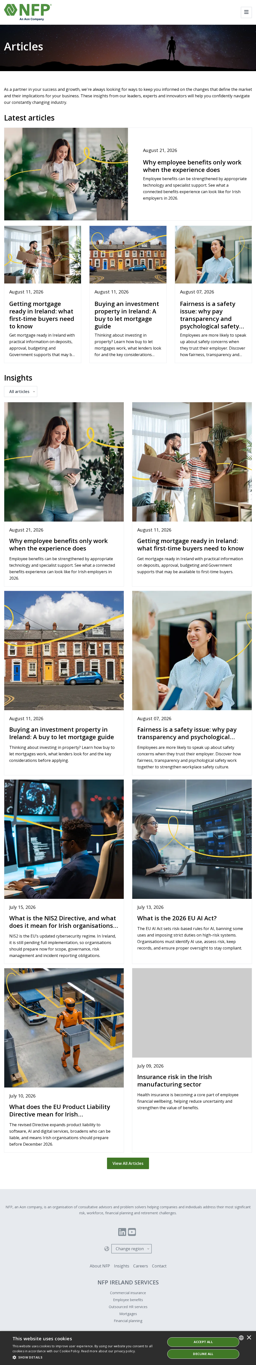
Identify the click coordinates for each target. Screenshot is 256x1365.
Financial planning (128, 1320)
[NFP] (28, 12)
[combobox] (241, 1337)
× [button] (249, 1338)
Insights (121, 1266)
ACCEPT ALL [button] (203, 1342)
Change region (130, 1248)
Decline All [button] (203, 1354)
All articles (19, 391)
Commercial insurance (128, 1292)
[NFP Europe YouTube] (132, 1232)
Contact (159, 1266)
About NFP (100, 1266)
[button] (86, 1357)
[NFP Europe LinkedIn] (122, 1232)
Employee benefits (128, 1299)
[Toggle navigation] (246, 12)
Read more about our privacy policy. (108, 1351)
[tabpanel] (128, 783)
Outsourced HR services (128, 1306)
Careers (140, 1266)
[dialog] (128, 1348)
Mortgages (128, 1313)
